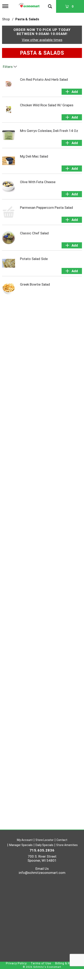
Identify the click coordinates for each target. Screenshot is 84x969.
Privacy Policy (16, 963)
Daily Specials (44, 845)
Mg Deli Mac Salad (34, 156)
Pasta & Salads (27, 19)
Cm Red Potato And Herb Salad (44, 79)
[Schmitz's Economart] (29, 4)
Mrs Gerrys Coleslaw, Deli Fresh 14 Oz (49, 131)
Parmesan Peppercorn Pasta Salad (46, 208)
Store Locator (44, 840)
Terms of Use (41, 963)
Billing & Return (66, 963)
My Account (25, 840)
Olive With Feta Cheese (37, 182)
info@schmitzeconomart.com (42, 873)
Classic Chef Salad (34, 233)
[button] (72, 92)
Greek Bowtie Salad (35, 284)
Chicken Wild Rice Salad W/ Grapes (46, 105)
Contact (61, 840)
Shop (6, 19)
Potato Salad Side (34, 259)
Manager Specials (21, 845)
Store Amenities (67, 845)
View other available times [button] (42, 40)
